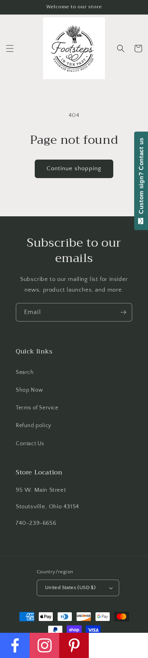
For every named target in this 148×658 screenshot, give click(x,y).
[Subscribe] (123, 312)
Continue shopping (74, 168)
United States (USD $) (70, 587)
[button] (10, 48)
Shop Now (29, 390)
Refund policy (33, 425)
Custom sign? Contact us (141, 178)
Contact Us (30, 444)
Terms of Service (37, 408)
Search (25, 372)
